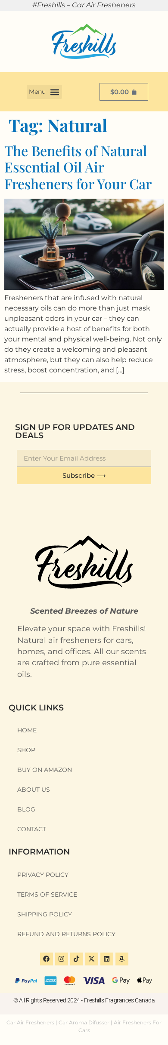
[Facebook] (46, 959)
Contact (31, 829)
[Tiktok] (76, 959)
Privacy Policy (42, 875)
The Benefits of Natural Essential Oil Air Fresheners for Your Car (78, 167)
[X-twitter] (91, 959)
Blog (26, 809)
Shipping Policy (44, 914)
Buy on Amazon (44, 770)
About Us (33, 789)
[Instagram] (61, 959)
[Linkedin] (106, 959)
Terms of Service (47, 894)
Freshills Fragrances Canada (119, 1000)
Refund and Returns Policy (66, 934)
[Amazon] (121, 959)
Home (27, 730)
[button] (44, 92)
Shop (26, 750)
